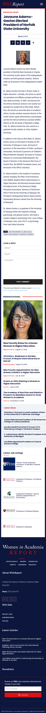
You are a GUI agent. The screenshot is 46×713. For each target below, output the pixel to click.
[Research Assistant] (9, 526)
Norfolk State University (11, 234)
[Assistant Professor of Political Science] (9, 479)
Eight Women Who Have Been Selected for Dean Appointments (21, 653)
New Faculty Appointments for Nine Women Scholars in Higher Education (21, 371)
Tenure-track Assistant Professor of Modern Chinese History (28, 465)
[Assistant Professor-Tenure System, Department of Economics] (9, 495)
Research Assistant (24, 527)
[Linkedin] (18, 42)
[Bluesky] (4, 599)
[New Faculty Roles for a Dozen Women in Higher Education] (23, 319)
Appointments (8, 349)
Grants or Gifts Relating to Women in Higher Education (21, 382)
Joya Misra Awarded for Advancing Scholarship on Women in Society (23, 659)
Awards (6, 401)
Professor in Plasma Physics (27, 511)
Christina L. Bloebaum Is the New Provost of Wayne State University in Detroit (21, 358)
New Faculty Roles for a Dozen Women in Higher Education (20, 344)
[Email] (23, 42)
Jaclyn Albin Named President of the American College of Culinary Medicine (25, 421)
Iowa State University (15, 231)
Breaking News (11, 12)
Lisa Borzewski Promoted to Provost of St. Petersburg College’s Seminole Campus (22, 428)
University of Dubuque (26, 234)
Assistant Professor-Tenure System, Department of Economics (27, 496)
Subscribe (24, 695)
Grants (6, 387)
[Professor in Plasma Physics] (9, 510)
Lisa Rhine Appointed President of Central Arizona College (22, 443)
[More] (33, 42)
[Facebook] (12, 42)
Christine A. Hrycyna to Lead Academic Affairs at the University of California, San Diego (24, 413)
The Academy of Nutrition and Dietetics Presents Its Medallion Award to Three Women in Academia (23, 395)
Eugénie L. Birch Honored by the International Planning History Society (20, 646)
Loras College (27, 231)
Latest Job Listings (13, 453)
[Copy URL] (28, 42)
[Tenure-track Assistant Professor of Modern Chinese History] (9, 464)
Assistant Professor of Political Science (28, 480)
